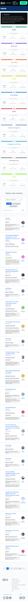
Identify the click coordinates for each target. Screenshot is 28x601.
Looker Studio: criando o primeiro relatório (11, 558)
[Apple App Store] (23, 598)
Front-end (14, 62)
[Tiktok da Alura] (13, 598)
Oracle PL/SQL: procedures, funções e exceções (12, 438)
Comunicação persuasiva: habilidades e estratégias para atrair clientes (12, 364)
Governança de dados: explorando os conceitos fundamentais (11, 506)
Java (12, 292)
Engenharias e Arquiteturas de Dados (12, 396)
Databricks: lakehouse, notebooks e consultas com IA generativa (13, 400)
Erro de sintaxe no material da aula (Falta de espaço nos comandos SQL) (13, 427)
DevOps (14, 79)
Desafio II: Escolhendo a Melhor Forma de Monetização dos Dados (12, 493)
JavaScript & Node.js (10, 519)
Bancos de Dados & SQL (11, 436)
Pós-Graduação (15, 588)
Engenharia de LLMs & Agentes (11, 482)
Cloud (14, 177)
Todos (8, 203)
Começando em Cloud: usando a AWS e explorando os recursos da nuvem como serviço (12, 262)
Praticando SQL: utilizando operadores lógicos (12, 539)
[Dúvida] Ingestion (11, 389)
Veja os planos (23, 3)
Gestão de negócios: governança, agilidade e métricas (11, 315)
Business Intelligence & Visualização (11, 225)
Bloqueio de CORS (11, 513)
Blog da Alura (15, 583)
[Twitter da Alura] (7, 598)
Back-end (14, 46)
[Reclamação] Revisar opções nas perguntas (12, 270)
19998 (20, 568)
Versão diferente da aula (13, 322)
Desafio (8, 218)
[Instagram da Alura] (10, 598)
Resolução (8, 288)
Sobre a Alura (15, 579)
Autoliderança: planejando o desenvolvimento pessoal (12, 418)
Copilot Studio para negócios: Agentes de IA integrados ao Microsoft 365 (12, 332)
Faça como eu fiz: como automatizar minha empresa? (12, 303)
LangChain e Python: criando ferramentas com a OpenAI (12, 485)
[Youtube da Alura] (4, 598)
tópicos (4, 38)
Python (13, 244)
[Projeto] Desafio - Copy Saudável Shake (12, 353)
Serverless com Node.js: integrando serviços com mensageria (11, 523)
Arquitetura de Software (11, 277)
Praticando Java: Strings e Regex (12, 295)
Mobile (14, 30)
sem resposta (22, 38)
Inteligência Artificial (14, 144)
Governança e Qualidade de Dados (12, 502)
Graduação (14, 586)
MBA (13, 590)
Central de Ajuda (16, 581)
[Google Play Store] (20, 598)
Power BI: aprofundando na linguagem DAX (12, 229)
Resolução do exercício (12, 530)
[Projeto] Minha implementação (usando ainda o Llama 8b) (12, 473)
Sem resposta (16, 203)
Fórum (3, 9)
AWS (11, 257)
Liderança (8, 415)
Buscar (22, 210)
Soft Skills (8, 360)
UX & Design (14, 95)
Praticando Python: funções (12, 246)
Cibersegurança (14, 160)
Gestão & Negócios (14, 128)
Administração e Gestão (11, 311)
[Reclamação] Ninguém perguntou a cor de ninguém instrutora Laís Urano (12, 237)
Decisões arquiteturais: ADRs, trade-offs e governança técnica (12, 281)
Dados (14, 111)
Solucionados (13, 206)
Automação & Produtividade (12, 328)
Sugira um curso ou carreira (18, 584)
